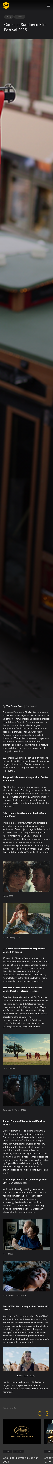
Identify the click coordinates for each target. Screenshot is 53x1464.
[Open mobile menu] (48, 5)
